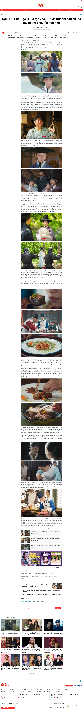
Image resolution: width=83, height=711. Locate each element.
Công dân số (21, 691)
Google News (81, 14)
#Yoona (52, 573)
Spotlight (70, 10)
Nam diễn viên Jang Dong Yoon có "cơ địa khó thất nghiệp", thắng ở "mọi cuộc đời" (31, 633)
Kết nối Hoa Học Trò (41, 691)
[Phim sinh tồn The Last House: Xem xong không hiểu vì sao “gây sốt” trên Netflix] (10, 625)
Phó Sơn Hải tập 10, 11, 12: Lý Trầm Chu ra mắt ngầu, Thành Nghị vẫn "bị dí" (45, 546)
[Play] (3, 33)
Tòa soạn (3, 694)
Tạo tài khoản (31, 601)
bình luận (79, 33)
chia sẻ (68, 33)
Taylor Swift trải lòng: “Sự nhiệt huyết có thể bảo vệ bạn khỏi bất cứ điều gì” (10, 668)
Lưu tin (2, 40)
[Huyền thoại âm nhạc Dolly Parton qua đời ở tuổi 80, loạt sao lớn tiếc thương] (32, 642)
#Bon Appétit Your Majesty (41, 573)
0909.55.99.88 (22, 696)
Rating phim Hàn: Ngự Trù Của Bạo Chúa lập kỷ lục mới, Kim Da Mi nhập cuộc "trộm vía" (46, 532)
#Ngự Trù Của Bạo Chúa (27, 573)
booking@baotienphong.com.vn (26, 697)
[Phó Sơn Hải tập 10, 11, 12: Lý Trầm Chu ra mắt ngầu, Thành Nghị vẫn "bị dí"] (25, 547)
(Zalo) (26, 696)
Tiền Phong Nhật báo (44, 0)
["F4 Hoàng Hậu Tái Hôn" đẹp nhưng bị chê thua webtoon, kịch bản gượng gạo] (10, 642)
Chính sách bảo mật (74, 694)
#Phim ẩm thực (25, 578)
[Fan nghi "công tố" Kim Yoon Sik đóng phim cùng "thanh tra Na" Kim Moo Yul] (53, 625)
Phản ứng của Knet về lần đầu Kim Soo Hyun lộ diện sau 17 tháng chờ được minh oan (53, 668)
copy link (73, 33)
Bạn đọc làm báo (8, 707)
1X (21, 32)
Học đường (23, 10)
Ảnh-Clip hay (57, 10)
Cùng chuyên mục (8, 617)
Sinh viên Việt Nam (54, 0)
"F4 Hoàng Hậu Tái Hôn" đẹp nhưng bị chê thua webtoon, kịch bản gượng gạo (10, 651)
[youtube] (81, 1)
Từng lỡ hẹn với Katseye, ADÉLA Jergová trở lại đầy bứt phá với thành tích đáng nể (53, 651)
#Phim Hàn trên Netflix (50, 576)
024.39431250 (5, 698)
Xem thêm (81, 10)
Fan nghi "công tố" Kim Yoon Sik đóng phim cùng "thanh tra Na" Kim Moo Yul (53, 633)
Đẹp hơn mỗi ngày (31, 10)
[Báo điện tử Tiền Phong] (69, 686)
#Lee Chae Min (25, 576)
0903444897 (38, 696)
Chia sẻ (2, 36)
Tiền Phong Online (33, 0)
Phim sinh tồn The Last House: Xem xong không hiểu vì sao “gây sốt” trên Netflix (10, 633)
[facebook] (79, 1)
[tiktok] (58, 697)
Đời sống (7, 10)
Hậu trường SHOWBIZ (41, 10)
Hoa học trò (5, 684)
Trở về (2, 46)
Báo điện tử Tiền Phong (41, 5)
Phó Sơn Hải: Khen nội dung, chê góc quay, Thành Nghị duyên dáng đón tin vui (45, 539)
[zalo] (61, 698)
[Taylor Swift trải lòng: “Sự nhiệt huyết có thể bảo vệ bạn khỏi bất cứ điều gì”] (10, 660)
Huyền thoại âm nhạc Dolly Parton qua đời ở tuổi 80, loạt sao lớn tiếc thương (31, 651)
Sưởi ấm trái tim (50, 689)
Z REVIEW (64, 10)
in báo (76, 33)
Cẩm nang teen (68, 689)
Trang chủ (2, 10)
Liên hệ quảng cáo (22, 694)
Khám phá (12, 10)
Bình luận (2, 43)
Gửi (58, 608)
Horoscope (75, 10)
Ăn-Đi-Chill (50, 10)
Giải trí (18, 10)
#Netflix (41, 576)
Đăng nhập (23, 601)
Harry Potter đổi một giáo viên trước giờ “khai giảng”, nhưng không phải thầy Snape (31, 668)
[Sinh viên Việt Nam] (78, 686)
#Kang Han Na (34, 576)
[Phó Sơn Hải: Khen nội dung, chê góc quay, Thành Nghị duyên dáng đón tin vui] (25, 540)
